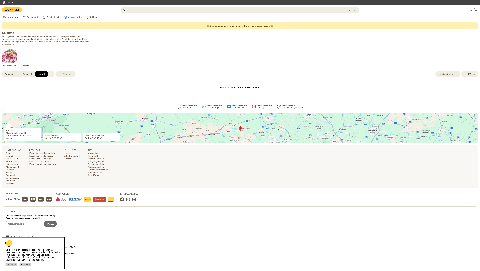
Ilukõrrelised (12, 159)
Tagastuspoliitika (96, 159)
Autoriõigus (93, 175)
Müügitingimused (96, 161)
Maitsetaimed (12, 167)
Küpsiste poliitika (96, 167)
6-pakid (9, 153)
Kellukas (8, 33)
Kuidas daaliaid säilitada (40, 161)
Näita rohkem (8, 45)
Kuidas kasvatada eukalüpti (42, 153)
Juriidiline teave (95, 172)
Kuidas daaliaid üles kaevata (42, 164)
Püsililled (10, 172)
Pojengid (10, 169)
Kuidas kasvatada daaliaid (41, 156)
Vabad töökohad (72, 156)
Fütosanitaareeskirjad (98, 169)
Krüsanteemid (12, 164)
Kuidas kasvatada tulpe (40, 159)
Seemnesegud (12, 178)
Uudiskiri (68, 159)
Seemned (10, 175)
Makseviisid (93, 153)
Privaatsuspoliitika (17, 257)
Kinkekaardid (12, 161)
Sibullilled (10, 181)
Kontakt (68, 153)
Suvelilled (10, 183)
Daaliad (9, 156)
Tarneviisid (93, 156)
